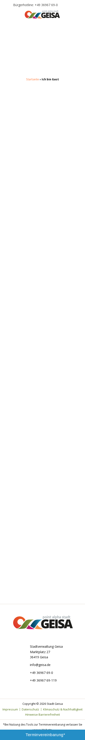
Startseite (32, 79)
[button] (7, 16)
